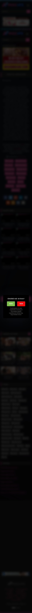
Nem (21, 303)
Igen (11, 303)
